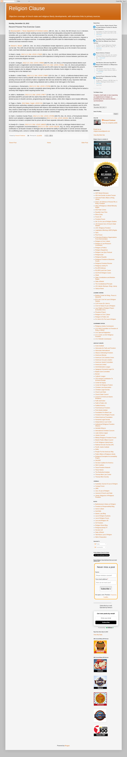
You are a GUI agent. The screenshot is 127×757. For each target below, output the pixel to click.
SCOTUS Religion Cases (103, 273)
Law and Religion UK (101, 520)
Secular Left (99, 530)
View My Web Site (99, 135)
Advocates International (102, 350)
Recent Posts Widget (97, 88)
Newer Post (12, 142)
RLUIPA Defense (100, 268)
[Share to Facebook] (50, 135)
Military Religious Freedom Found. (105, 437)
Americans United (100, 364)
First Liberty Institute (101, 410)
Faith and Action (100, 400)
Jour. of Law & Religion (102, 491)
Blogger (67, 745)
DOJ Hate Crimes (100, 209)
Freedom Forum (100, 219)
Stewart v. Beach (16, 46)
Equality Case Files (101, 212)
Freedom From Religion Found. (105, 415)
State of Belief (99, 281)
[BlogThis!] (47, 135)
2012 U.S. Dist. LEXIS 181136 (48, 126)
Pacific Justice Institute (102, 447)
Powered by (101, 627)
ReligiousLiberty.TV (101, 527)
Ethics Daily (99, 214)
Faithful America (100, 405)
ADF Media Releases (102, 193)
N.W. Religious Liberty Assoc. (104, 442)
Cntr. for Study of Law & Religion (105, 306)
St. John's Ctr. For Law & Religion (105, 319)
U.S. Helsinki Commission (103, 339)
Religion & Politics (101, 247)
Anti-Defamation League (102, 367)
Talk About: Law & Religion (103, 534)
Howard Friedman (109, 120)
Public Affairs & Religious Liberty (105, 454)
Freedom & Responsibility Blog (104, 506)
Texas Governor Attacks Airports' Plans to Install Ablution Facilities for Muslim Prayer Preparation (105, 27)
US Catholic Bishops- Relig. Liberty (106, 286)
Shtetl (97, 275)
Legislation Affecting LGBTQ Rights (106, 230)
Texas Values (99, 470)
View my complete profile (109, 123)
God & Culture (99, 509)
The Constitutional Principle (103, 284)
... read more (101, 58)
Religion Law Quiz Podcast (103, 252)
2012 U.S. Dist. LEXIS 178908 (33, 63)
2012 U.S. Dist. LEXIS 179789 (43, 116)
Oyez (96, 232)
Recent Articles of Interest (103, 53)
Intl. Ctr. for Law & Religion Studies (106, 221)
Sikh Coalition (99, 465)
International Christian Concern (104, 430)
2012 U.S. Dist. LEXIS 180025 (35, 124)
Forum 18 (98, 217)
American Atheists (100, 355)
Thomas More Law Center (103, 474)
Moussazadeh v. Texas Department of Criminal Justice (29, 31)
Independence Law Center (103, 422)
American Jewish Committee (104, 362)
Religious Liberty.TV (101, 265)
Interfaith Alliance (100, 428)
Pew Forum (98, 235)
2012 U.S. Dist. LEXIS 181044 (57, 118)
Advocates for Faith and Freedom (105, 348)
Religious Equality (101, 257)
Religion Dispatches (101, 250)
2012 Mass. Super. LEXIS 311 (32, 103)
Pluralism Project (100, 312)
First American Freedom (102, 408)
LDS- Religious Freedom (103, 228)
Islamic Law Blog (100, 513)
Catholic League (100, 376)
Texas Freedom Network (102, 467)
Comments (99, 547)
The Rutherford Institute (102, 472)
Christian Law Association (103, 387)
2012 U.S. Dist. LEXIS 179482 (53, 65)
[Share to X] (49, 135)
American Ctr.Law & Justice (103, 360)
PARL (97, 449)
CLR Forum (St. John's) (102, 303)
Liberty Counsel (100, 435)
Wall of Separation (101, 537)
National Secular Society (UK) (104, 444)
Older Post (84, 142)
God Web (98, 511)
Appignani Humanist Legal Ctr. (104, 369)
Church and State (100, 392)
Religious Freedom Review (103, 263)
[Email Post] (28, 135)
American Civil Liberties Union (104, 357)
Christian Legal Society (102, 389)
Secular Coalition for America (104, 462)
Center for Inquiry (100, 382)
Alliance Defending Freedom (104, 353)
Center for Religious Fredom (104, 385)
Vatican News (99, 288)
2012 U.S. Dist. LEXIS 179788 (39, 86)
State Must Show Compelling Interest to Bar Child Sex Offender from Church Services (105, 41)
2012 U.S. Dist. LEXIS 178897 (37, 75)
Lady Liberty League (101, 433)
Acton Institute (99, 346)
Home (49, 142)
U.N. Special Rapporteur (102, 332)
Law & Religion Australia (102, 516)
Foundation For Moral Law (103, 412)
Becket (97, 374)
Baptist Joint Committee (102, 371)
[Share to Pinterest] (52, 135)
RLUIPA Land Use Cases (103, 270)
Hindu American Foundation (103, 417)
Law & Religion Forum (102, 518)
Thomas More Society (102, 477)
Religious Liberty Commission (104, 326)
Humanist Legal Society (102, 419)
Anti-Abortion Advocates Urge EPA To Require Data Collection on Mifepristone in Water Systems (105, 64)
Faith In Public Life (101, 403)
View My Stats (98, 634)
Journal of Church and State (103, 493)
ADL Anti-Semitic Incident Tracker (105, 195)
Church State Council (101, 394)
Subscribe (106, 622)
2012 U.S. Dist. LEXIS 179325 (31, 54)
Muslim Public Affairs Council (104, 440)
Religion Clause (27, 8)
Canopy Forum (99, 486)
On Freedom (99, 523)
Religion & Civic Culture (102, 241)
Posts (98, 544)
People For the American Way (104, 451)
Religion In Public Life (102, 317)
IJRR (96, 488)
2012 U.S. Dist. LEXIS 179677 (35, 95)
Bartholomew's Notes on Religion (105, 504)
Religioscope (99, 254)
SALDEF (98, 460)
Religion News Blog (101, 525)
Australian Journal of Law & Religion (106, 484)
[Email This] (45, 135)
